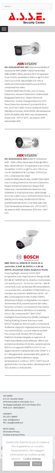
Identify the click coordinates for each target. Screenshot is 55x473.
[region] (27, 426)
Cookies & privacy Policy (14, 435)
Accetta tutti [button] (22, 463)
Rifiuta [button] (37, 463)
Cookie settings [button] (32, 458)
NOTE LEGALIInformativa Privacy (11, 430)
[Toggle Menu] (4, 28)
